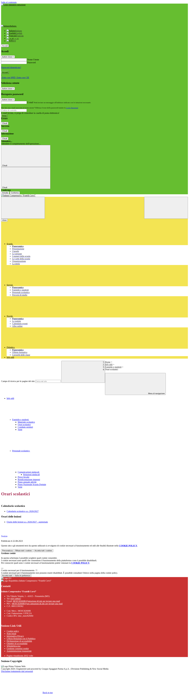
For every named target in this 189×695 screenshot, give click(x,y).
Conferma (15, 193)
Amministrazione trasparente (19, 651)
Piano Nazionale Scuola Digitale (32, 484)
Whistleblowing (13, 646)
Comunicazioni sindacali (29, 472)
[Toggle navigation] (23, 208)
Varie (20, 429)
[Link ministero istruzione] (13, 5)
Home (107, 362)
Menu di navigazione (156, 393)
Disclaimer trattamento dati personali (17, 671)
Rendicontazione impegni (29, 479)
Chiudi (4, 123)
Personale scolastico (21, 451)
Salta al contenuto (9, 2)
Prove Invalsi (23, 477)
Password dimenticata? (11, 67)
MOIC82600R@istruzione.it (36, 601)
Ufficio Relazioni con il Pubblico (21, 638)
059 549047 (16, 599)
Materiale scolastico (26, 422)
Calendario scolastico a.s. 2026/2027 (23, 511)
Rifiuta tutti (23, 551)
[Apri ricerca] (166, 208)
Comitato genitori (25, 427)
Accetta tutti (43, 551)
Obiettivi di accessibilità (17, 643)
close (4, 220)
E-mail (30, 102)
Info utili (108, 364)
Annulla (5, 193)
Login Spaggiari (72, 108)
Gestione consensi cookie (18, 648)
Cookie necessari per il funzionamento (18, 570)
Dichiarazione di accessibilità (19, 641)
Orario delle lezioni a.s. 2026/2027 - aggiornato (27, 522)
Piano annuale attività (27, 482)
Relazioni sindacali (31, 474)
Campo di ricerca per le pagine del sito (18, 381)
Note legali (11, 633)
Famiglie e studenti (113, 367)
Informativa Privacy (15, 636)
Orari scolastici (24, 424)
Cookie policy (13, 631)
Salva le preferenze (22, 576)
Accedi (5, 46)
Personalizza (7, 551)
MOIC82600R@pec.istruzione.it (37, 603)
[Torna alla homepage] (94, 195)
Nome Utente (33, 59)
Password (31, 62)
